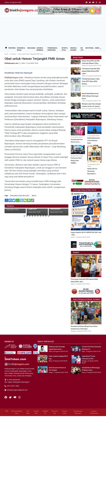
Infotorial (90, 48)
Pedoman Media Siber (16, 412)
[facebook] (86, 2)
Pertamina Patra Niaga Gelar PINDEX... (76, 160)
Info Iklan (28, 412)
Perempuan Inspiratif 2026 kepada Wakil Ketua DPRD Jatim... (91, 71)
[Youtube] (15, 397)
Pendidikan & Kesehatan (52, 49)
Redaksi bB (45, 412)
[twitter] (90, 2)
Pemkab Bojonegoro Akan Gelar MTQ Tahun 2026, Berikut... (91, 81)
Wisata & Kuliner (73, 49)
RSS (6, 411)
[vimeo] (99, 2)
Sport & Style (65, 49)
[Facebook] (6, 397)
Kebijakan (31, 48)
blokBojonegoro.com (11, 63)
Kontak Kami (36, 412)
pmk (34, 195)
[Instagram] (19, 397)
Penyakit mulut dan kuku (20, 195)
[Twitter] (10, 397)
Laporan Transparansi (94, 412)
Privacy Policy (64, 412)
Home (6, 54)
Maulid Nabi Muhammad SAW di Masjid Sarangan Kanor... (90, 96)
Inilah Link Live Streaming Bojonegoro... (92, 171)
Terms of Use (55, 412)
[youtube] (93, 2)
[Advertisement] (53, 30)
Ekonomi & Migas (21, 49)
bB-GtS (82, 49)
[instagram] (96, 2)
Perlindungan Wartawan (78, 412)
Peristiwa (12, 48)
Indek (97, 48)
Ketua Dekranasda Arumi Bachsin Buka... (93, 140)
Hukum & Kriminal (40, 49)
